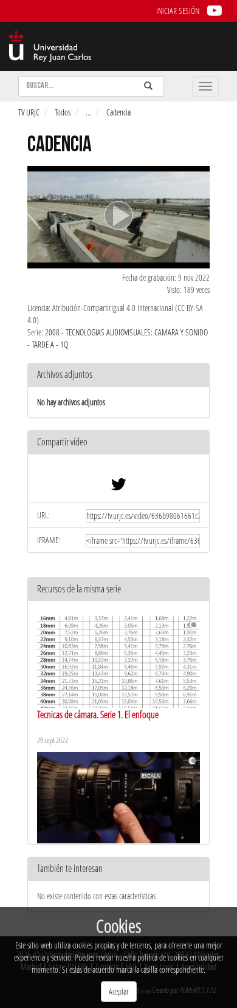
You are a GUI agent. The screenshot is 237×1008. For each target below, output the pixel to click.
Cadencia (118, 112)
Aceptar (119, 991)
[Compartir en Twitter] (118, 487)
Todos (62, 112)
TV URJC (29, 112)
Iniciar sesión (177, 10)
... (88, 112)
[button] (118, 442)
